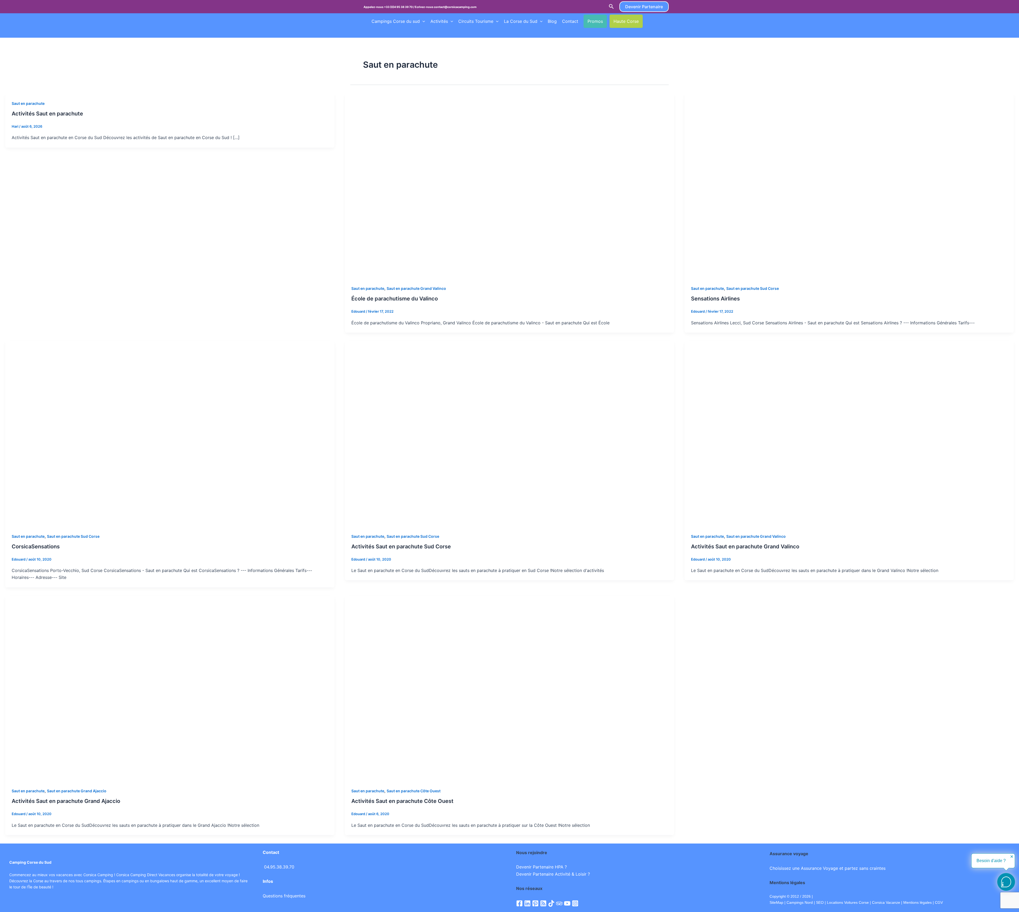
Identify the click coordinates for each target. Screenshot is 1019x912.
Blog (552, 21)
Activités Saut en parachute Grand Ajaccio (66, 801)
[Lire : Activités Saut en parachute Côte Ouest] (509, 688)
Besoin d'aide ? (991, 860)
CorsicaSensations (36, 546)
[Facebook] (519, 903)
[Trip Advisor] (559, 903)
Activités (439, 21)
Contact (570, 21)
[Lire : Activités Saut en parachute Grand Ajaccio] (169, 688)
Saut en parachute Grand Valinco (416, 288)
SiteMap (776, 902)
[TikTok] (551, 903)
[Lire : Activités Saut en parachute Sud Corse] (509, 433)
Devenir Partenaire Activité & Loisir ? (553, 874)
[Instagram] (575, 903)
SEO (819, 902)
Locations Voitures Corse (848, 902)
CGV (939, 902)
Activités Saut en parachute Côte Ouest (402, 801)
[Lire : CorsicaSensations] (169, 433)
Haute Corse (626, 21)
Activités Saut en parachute (47, 113)
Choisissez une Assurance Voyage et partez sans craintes (828, 868)
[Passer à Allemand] (374, 32)
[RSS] (543, 903)
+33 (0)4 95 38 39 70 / (399, 7)
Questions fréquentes (284, 895)
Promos (595, 21)
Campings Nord (800, 902)
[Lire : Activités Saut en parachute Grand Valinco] (849, 433)
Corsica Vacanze (886, 902)
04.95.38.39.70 (279, 867)
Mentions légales (917, 902)
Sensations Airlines (715, 298)
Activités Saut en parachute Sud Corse (401, 546)
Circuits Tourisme (475, 21)
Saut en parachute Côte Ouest (414, 791)
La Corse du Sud (520, 21)
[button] (611, 6)
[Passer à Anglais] (658, 21)
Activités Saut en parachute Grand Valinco (745, 546)
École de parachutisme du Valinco (394, 298)
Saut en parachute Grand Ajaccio (76, 791)
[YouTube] (567, 903)
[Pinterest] (535, 903)
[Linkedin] (527, 903)
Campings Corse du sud (396, 21)
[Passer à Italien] (384, 32)
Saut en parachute (28, 103)
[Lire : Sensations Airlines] (849, 185)
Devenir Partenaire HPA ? (541, 867)
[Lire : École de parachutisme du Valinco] (509, 185)
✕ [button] (1011, 857)
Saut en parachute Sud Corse (752, 288)
